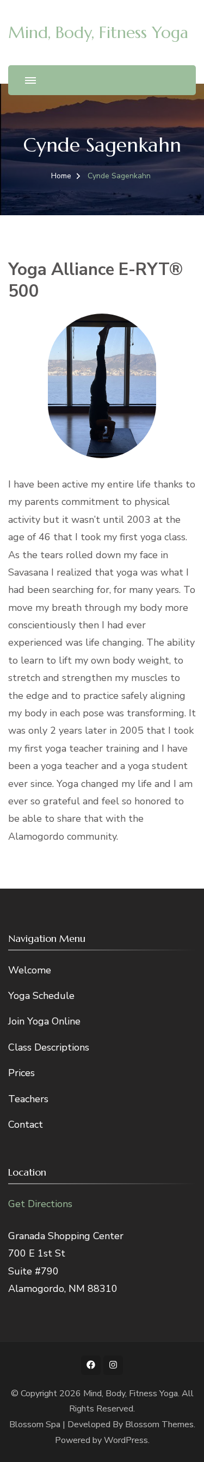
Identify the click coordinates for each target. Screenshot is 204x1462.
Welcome (29, 970)
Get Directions (40, 1203)
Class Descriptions (48, 1047)
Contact (25, 1124)
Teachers (28, 1098)
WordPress (126, 1440)
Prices (21, 1072)
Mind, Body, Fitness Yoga (98, 32)
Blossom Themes (159, 1424)
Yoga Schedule (41, 995)
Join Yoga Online (44, 1021)
